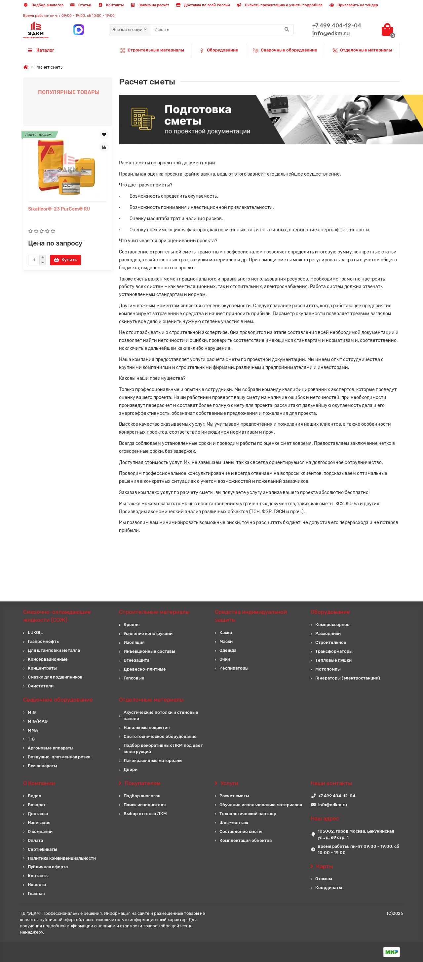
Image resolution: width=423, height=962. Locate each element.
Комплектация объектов (245, 840)
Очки (224, 659)
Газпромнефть (43, 641)
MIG (32, 712)
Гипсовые (134, 678)
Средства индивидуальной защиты (251, 616)
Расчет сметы (234, 795)
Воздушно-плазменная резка (59, 756)
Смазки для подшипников (55, 677)
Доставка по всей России (206, 5)
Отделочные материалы (366, 50)
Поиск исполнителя (145, 804)
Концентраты (42, 668)
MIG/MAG (38, 721)
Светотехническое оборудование (160, 736)
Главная (36, 893)
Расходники (328, 633)
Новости (37, 884)
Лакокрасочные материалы (153, 760)
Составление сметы (240, 831)
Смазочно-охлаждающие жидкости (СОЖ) (57, 616)
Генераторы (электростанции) (347, 678)
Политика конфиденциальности (62, 858)
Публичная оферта (48, 866)
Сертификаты (42, 849)
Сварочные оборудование (289, 50)
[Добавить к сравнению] (104, 147)
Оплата (35, 840)
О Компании (39, 783)
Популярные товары (68, 92)
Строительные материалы (156, 50)
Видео (34, 795)
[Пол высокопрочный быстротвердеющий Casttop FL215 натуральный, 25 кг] (67, 164)
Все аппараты (42, 765)
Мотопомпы (328, 669)
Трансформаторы (334, 651)
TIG (31, 739)
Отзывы (323, 878)
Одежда (227, 650)
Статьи (84, 5)
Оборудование (222, 50)
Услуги (229, 783)
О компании (40, 831)
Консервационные (48, 659)
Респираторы (234, 668)
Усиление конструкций (148, 633)
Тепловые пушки (333, 660)
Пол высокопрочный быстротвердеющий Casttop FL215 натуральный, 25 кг (61, 215)
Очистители (41, 685)
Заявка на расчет (153, 5)
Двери (130, 769)
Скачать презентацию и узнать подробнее (283, 5)
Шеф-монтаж (233, 822)
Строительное (330, 642)
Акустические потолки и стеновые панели (161, 715)
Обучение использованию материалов (260, 804)
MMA (33, 730)
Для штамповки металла (54, 650)
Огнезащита (136, 660)
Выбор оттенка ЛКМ (145, 813)
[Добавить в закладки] (104, 135)
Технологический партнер (247, 813)
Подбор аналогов (46, 5)
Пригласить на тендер (357, 5)
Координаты (328, 887)
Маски (226, 641)
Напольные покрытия (147, 727)
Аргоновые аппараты (50, 748)
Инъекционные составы (149, 651)
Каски (225, 632)
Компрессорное (332, 624)
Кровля (131, 624)
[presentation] (23, 196)
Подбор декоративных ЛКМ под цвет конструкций (163, 748)
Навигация (39, 822)
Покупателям (143, 783)
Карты (324, 866)
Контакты (114, 5)
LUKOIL (35, 632)
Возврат (37, 804)
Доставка (38, 813)
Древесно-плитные (145, 669)
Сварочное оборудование (58, 699)
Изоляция (134, 642)
